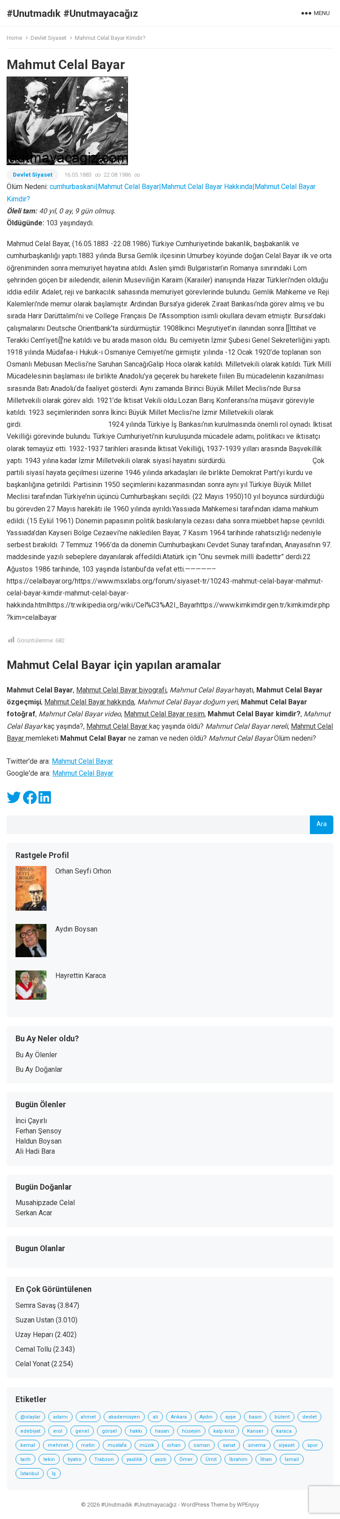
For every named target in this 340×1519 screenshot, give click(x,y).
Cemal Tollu (33, 1349)
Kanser (255, 1431)
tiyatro (74, 1459)
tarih (25, 1459)
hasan (162, 1431)
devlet (309, 1417)
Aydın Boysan (76, 929)
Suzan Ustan (34, 1320)
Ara (322, 824)
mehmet (58, 1445)
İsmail (292, 1459)
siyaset (286, 1445)
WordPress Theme (204, 1504)
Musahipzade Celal (45, 1202)
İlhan (266, 1459)
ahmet (88, 1417)
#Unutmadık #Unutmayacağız (72, 13)
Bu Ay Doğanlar (38, 1069)
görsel (109, 1431)
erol (57, 1431)
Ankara (179, 1417)
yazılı (160, 1459)
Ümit (210, 1459)
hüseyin (191, 1431)
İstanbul (29, 1473)
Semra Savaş (35, 1305)
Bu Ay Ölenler (36, 1055)
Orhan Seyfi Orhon (83, 871)
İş (54, 1473)
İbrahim (238, 1459)
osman (201, 1445)
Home (14, 38)
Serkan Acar (33, 1213)
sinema (257, 1445)
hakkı (136, 1431)
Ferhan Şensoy (38, 1131)
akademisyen (124, 1417)
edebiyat (30, 1431)
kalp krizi (223, 1431)
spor (312, 1445)
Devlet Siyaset (48, 38)
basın (255, 1417)
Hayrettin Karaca (80, 975)
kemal (27, 1445)
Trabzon (104, 1459)
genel (82, 1431)
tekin (49, 1459)
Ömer (186, 1459)
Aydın (206, 1417)
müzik (146, 1445)
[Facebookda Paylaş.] (30, 800)
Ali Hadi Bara (35, 1151)
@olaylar (30, 1417)
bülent (282, 1417)
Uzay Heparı (34, 1334)
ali (155, 1417)
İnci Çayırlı (31, 1121)
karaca (284, 1431)
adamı (60, 1417)
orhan (174, 1445)
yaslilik (134, 1459)
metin (88, 1445)
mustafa (117, 1445)
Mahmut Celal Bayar (82, 761)
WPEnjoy (248, 1504)
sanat (229, 1445)
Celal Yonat (32, 1364)
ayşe (230, 1417)
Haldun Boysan (38, 1141)
